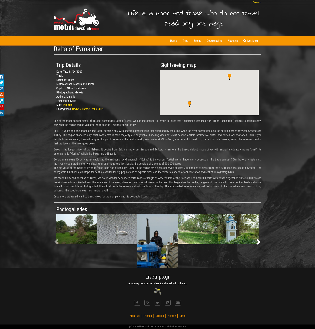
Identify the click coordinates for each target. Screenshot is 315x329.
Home (173, 40)
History (172, 316)
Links (183, 316)
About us (233, 40)
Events (197, 40)
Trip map (68, 105)
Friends (147, 316)
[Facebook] (137, 303)
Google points (214, 40)
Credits (160, 316)
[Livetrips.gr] (157, 291)
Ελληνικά (256, 2)
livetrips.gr (253, 40)
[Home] (76, 19)
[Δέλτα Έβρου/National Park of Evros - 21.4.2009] (76, 229)
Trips (185, 40)
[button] (229, 77)
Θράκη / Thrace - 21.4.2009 (88, 109)
